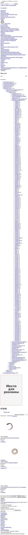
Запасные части (13, 14)
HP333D (17, 332)
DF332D (17, 336)
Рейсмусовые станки (17, 349)
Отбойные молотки (17, 95)
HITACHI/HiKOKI (13, 367)
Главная (2, 67)
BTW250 (17, 317)
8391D (16, 222)
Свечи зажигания (5, 49)
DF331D (17, 340)
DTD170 (17, 205)
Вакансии (3, 515)
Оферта (2, 528)
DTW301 (17, 327)
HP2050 (17, 167)
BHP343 (17, 228)
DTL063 (17, 310)
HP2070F (17, 114)
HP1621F (17, 295)
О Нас (2, 63)
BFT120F (17, 109)
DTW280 (17, 328)
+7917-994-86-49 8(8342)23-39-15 (9, 502)
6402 (16, 311)
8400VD (17, 147)
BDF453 (17, 227)
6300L (16, 135)
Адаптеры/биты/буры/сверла (8, 37)
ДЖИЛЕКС (3, 56)
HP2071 (17, 115)
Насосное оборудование (19, 54)
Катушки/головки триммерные (8, 40)
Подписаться (17, 510)
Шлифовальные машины (18, 98)
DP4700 (17, 179)
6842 (16, 193)
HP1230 (17, 305)
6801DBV (17, 284)
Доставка (3, 59)
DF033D (17, 334)
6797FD (17, 105)
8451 (16, 122)
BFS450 (17, 278)
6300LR (17, 137)
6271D (16, 213)
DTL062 (17, 309)
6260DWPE (18, 240)
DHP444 (17, 324)
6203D (16, 254)
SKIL (10, 365)
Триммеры (14, 344)
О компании (4, 513)
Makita (21, 67)
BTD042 (17, 300)
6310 (16, 144)
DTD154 (17, 202)
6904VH (17, 157)
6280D (16, 244)
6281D (16, 214)
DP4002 (17, 152)
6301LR (17, 139)
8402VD (17, 148)
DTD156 (17, 204)
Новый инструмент (5, 27)
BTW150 (17, 161)
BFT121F (17, 110)
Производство (4, 62)
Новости (3, 516)
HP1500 (17, 124)
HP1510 (17, 127)
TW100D (17, 308)
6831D (16, 188)
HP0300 (17, 208)
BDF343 (17, 223)
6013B (16, 132)
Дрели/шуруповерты (17, 100)
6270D (16, 241)
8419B (16, 196)
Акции (2, 66)
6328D (16, 267)
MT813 (16, 184)
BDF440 (17, 224)
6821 (16, 119)
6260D (16, 239)
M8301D (17, 245)
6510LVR (17, 176)
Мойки (14, 356)
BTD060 (17, 304)
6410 (16, 136)
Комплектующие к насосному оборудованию (12, 57)
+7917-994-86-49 (8, 5)
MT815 (16, 292)
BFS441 (17, 276)
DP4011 (17, 166)
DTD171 (17, 206)
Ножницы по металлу (17, 345)
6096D (16, 230)
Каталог (3, 520)
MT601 (16, 182)
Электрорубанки (16, 354)
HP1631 (17, 288)
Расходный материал (17, 36)
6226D (16, 234)
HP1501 (17, 126)
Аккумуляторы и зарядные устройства (10, 30)
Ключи (2, 41)
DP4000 (17, 150)
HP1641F (17, 297)
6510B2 (17, 175)
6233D (16, 258)
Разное (2, 19)
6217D (16, 210)
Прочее (2, 48)
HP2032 (17, 271)
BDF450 (17, 226)
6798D (16, 106)
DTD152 (17, 200)
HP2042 (17, 131)
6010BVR (17, 174)
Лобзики (14, 348)
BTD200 (17, 160)
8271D (16, 219)
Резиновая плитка (15, 52)
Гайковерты (15, 361)
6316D (16, 263)
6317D (16, 215)
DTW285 (17, 331)
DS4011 (17, 141)
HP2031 (17, 270)
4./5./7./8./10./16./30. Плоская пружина (10, 437)
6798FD (17, 108)
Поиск (16, 3)
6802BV (17, 286)
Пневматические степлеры (18, 352)
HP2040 (17, 128)
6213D (16, 256)
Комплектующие (14, 28)
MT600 (16, 180)
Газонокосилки (15, 347)
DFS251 (17, 283)
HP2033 (17, 273)
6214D (16, 232)
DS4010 (17, 140)
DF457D (17, 314)
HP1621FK (17, 195)
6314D (16, 262)
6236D (16, 260)
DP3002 (17, 149)
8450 (16, 121)
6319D (16, 265)
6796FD (17, 102)
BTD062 (17, 301)
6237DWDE (18, 237)
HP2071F (17, 117)
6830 (16, 189)
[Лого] (2, 2)
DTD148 (17, 198)
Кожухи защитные (5, 43)
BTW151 (17, 162)
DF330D (17, 339)
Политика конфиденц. (6, 527)
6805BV (17, 187)
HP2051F (17, 170)
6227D (16, 235)
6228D (16, 236)
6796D (16, 101)
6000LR (17, 172)
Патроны (3, 32)
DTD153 (17, 201)
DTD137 (17, 197)
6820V (16, 274)
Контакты (3, 65)
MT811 (16, 183)
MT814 (16, 291)
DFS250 (17, 282)
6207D (16, 209)
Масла (2, 44)
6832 (16, 191)
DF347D (17, 322)
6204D (16, 231)
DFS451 (17, 280)
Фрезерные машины (17, 343)
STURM (11, 363)
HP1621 (17, 293)
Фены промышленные (17, 358)
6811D (16, 118)
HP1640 (17, 296)
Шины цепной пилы (6, 35)
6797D (16, 104)
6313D (16, 261)
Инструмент (7, 23)
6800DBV (17, 185)
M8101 (16, 289)
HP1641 (17, 299)
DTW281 (17, 330)
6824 (16, 247)
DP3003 (17, 153)
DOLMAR (11, 362)
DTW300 (17, 326)
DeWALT (11, 369)
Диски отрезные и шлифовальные (9, 39)
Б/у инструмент (4, 26)
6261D (16, 211)
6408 (16, 318)
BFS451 (17, 279)
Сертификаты (4, 514)
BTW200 (17, 163)
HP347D (17, 323)
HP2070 (17, 113)
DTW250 (17, 315)
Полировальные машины (18, 360)
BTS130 (17, 321)
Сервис (2, 61)
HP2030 (17, 269)
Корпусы (3, 18)
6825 (16, 250)
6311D (16, 319)
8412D (16, 171)
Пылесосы (14, 353)
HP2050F (17, 111)
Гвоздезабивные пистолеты (18, 341)
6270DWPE (18, 243)
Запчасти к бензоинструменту (8, 17)
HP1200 (17, 123)
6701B (16, 143)
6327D (16, 266)
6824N (16, 248)
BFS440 (17, 275)
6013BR (17, 134)
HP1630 (17, 287)
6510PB (17, 178)
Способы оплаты (5, 529)
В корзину (3, 441)
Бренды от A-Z (4, 15)
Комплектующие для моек (7, 31)
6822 (16, 253)
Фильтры (3, 70)
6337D (16, 217)
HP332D (17, 337)
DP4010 (17, 165)
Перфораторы (15, 93)
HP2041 (17, 130)
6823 (16, 249)
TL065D (17, 306)
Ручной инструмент (16, 53)
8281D (16, 221)
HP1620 (17, 192)
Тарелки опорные (5, 50)
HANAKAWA (4, 24)
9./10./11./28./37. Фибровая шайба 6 (9, 462)
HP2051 (17, 169)
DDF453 (17, 313)
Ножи (2, 45)
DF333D (17, 335)
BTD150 (17, 158)
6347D (16, 218)
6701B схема (6, 412)
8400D (16, 145)
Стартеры (3, 33)
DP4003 (17, 156)
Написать (3, 499)
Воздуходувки (15, 350)
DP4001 (17, 154)
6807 (16, 252)
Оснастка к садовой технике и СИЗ (9, 46)
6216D (16, 257)
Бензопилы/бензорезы (17, 357)
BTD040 (17, 302)
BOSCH (11, 366)
